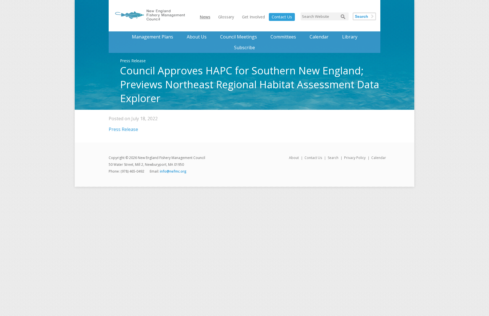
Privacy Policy (355, 157)
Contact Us (282, 17)
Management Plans (152, 37)
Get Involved (253, 17)
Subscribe (244, 47)
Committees (283, 37)
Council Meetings (238, 37)
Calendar (319, 37)
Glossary (226, 17)
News (205, 17)
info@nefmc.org (173, 171)
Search (361, 16)
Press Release (123, 129)
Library (349, 37)
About (294, 157)
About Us (197, 37)
